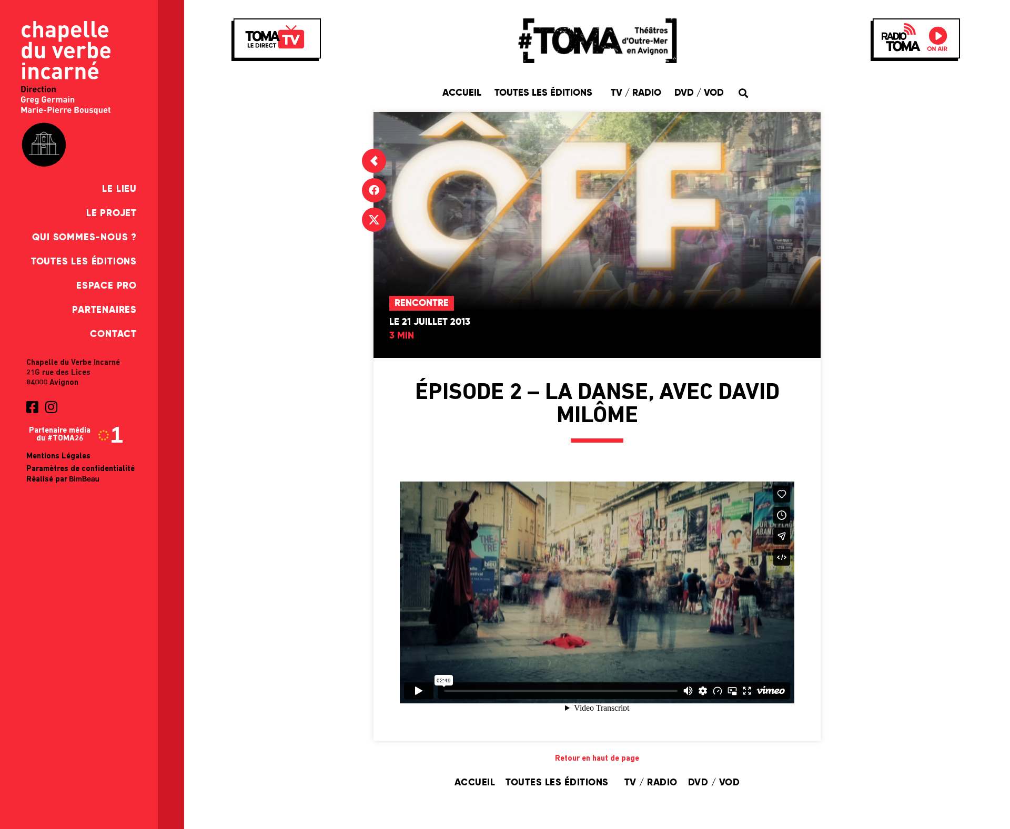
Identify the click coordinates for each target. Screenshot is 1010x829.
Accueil (461, 93)
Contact (113, 334)
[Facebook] (374, 190)
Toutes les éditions (84, 262)
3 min (401, 336)
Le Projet (111, 213)
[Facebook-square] (32, 406)
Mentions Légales (58, 456)
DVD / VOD (699, 93)
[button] (743, 92)
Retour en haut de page (597, 759)
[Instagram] (51, 406)
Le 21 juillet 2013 (429, 322)
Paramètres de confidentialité (80, 469)
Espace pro (106, 286)
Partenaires (104, 310)
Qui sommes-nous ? (84, 237)
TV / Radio (636, 93)
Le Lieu (119, 189)
